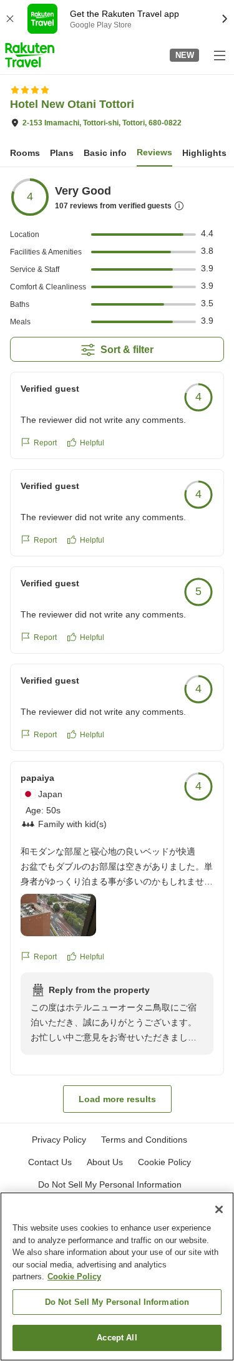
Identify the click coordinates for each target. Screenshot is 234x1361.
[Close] (219, 1209)
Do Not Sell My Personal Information (117, 1302)
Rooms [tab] (25, 153)
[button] (29, 54)
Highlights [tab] (204, 153)
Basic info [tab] (105, 153)
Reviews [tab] (154, 152)
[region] (117, 1276)
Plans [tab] (62, 153)
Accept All (117, 1337)
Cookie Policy (74, 1276)
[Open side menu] (219, 55)
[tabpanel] (117, 645)
